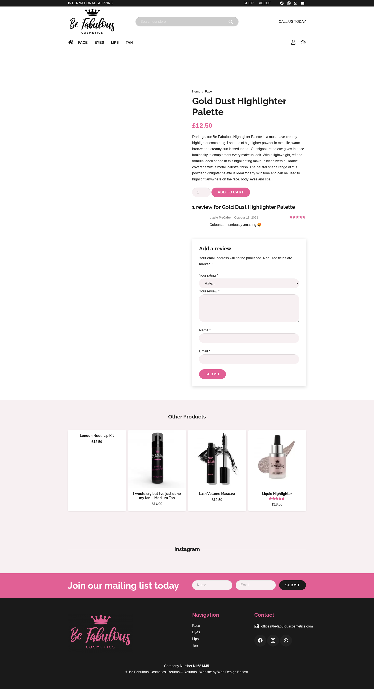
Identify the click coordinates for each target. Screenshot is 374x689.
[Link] (92, 21)
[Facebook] (260, 641)
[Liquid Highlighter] (277, 459)
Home (196, 91)
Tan (195, 645)
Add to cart (231, 192)
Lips (195, 639)
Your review (209, 291)
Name (205, 330)
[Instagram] (273, 641)
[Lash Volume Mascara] (217, 459)
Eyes (196, 632)
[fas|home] (70, 42)
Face (208, 91)
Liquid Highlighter (277, 494)
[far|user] (293, 42)
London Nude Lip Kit (97, 436)
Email (204, 351)
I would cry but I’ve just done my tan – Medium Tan (157, 496)
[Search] (231, 22)
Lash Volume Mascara (217, 494)
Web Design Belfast (232, 672)
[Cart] (303, 42)
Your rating (208, 275)
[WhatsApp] (286, 641)
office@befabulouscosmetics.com (287, 626)
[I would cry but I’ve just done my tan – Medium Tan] (157, 459)
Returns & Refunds (182, 672)
